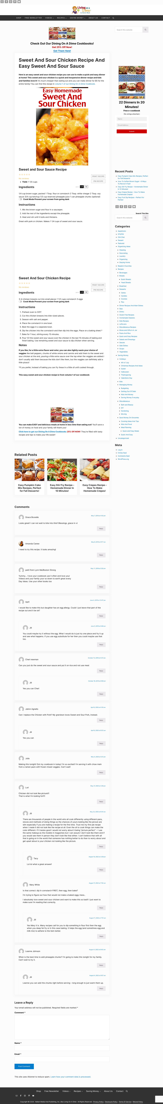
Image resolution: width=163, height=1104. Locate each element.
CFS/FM (121, 234)
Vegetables (123, 352)
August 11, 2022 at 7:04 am (97, 883)
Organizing (123, 259)
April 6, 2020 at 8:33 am (98, 730)
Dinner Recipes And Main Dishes (131, 305)
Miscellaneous (124, 401)
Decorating (123, 253)
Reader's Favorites (124, 266)
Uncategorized (123, 438)
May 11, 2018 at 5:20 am (98, 568)
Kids (120, 381)
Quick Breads (126, 279)
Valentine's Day (126, 378)
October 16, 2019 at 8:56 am (97, 681)
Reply (101, 528)
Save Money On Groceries (129, 418)
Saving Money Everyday (130, 397)
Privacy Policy (98, 1102)
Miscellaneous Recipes (127, 327)
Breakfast (122, 286)
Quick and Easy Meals (131, 431)
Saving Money (123, 355)
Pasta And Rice (125, 333)
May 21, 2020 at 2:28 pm (98, 786)
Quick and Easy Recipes (128, 336)
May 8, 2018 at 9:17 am (98, 542)
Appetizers (122, 231)
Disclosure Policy (111, 1102)
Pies (122, 302)
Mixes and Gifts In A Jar (128, 330)
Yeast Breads (126, 282)
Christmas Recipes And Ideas (131, 366)
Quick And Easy (127, 435)
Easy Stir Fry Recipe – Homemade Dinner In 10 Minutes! (62, 488)
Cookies (124, 299)
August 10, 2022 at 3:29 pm (97, 857)
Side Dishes (123, 346)
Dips (121, 309)
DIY (122, 408)
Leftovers (122, 324)
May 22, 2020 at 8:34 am (98, 812)
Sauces (122, 342)
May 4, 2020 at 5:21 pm (98, 757)
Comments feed (124, 456)
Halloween (125, 372)
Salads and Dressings (127, 339)
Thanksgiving (126, 375)
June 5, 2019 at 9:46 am (98, 626)
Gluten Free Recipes (126, 315)
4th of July (125, 362)
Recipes (121, 269)
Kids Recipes (124, 321)
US (81, 186)
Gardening (125, 411)
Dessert (120, 240)
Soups (121, 349)
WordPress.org (123, 459)
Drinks (121, 312)
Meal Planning (126, 427)
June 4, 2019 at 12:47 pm (98, 600)
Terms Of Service (125, 1102)
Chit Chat (121, 237)
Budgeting (125, 388)
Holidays (122, 359)
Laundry (122, 256)
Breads (121, 276)
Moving (124, 414)
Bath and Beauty (127, 405)
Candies (124, 296)
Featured (121, 243)
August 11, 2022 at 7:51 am (97, 918)
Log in (120, 450)
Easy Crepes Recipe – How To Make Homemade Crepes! (95, 488)
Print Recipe (98, 176)
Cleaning (122, 250)
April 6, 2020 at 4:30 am (98, 707)
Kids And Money (127, 394)
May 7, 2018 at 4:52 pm (98, 515)
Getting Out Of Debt (128, 391)
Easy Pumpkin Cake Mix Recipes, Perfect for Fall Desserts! (29, 488)
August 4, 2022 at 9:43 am (97, 949)
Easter (123, 369)
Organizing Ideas (124, 246)
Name (18, 1043)
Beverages (123, 273)
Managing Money (125, 385)
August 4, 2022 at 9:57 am (97, 975)
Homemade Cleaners (127, 318)
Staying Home (124, 262)
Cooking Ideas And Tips (130, 421)
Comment (20, 1012)
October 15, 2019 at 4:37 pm (97, 658)
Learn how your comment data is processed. (71, 1077)
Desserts (122, 289)
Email (18, 1054)
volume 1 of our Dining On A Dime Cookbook (75, 84)
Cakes (123, 293)
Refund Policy (138, 1102)
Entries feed (122, 453)
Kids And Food (126, 424)
